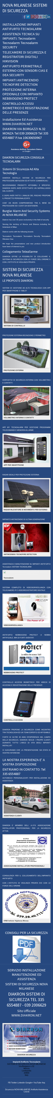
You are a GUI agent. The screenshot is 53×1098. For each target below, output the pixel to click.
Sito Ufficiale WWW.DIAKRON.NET (26, 1013)
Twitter (14, 1083)
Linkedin (21, 1083)
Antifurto (34, 1089)
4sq (43, 1083)
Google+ (29, 1083)
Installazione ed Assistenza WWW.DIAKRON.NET (22, 121)
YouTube (37, 1083)
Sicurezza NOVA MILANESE (17, 1089)
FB (9, 1083)
